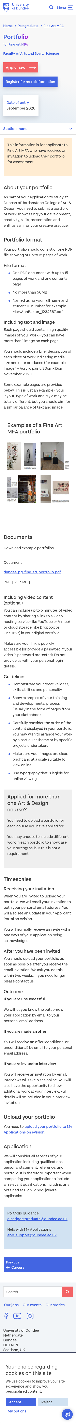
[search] (67, 1292)
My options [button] (17, 1411)
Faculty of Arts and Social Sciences (31, 53)
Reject (46, 1402)
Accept (15, 1402)
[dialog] (38, 1387)
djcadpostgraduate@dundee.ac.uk (37, 1218)
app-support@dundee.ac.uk (32, 1234)
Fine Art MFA (54, 25)
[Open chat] (67, 1414)
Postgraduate (28, 25)
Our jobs (11, 1304)
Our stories (55, 1304)
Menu (61, 7)
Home (8, 25)
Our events (32, 1304)
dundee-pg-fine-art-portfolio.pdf (32, 571)
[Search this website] (52, 7)
